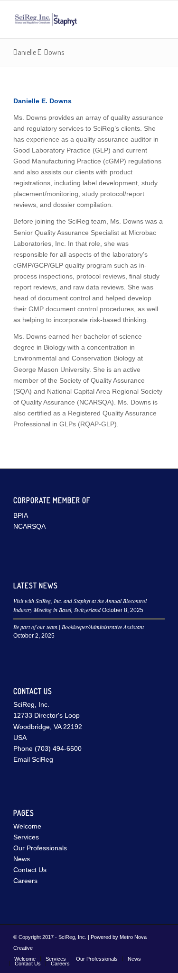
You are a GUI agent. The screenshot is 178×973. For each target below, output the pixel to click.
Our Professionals (40, 848)
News (21, 859)
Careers (25, 880)
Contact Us (30, 870)
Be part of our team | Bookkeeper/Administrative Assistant (78, 627)
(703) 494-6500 (58, 748)
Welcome (27, 826)
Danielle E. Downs (38, 52)
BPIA (20, 515)
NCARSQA (29, 526)
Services (26, 837)
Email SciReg (33, 759)
